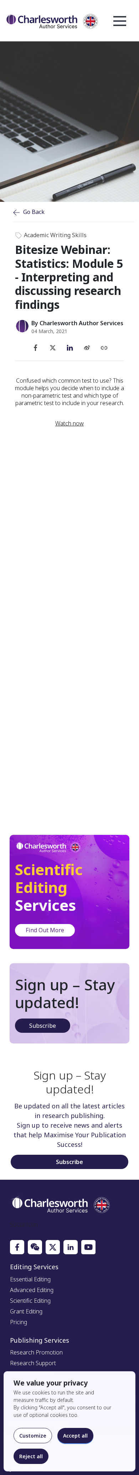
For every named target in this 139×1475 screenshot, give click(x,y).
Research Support (33, 1363)
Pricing (18, 1322)
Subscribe (42, 1026)
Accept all (75, 1435)
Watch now (69, 423)
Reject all (31, 1456)
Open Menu (119, 21)
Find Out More (45, 930)
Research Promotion (36, 1352)
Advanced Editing (31, 1290)
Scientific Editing (30, 1301)
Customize (32, 1435)
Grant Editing (26, 1311)
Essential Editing (30, 1279)
